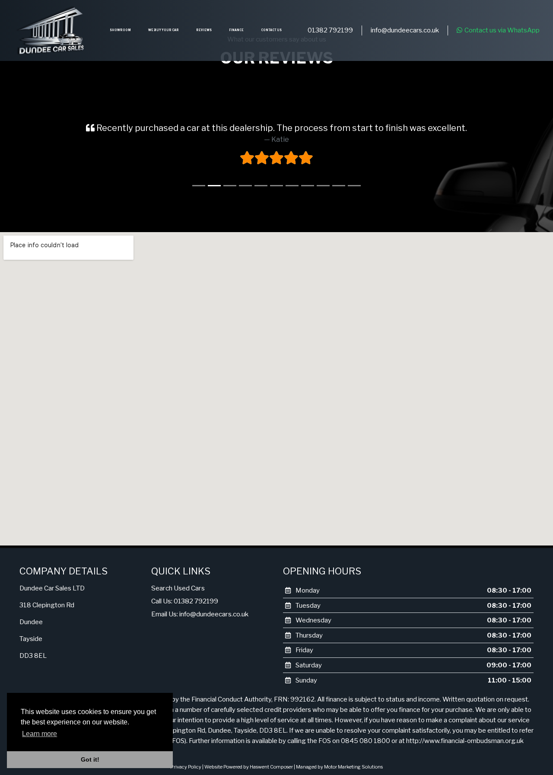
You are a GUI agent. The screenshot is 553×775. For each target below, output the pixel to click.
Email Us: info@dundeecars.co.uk (199, 614)
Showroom (120, 30)
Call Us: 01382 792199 (184, 601)
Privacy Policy (185, 767)
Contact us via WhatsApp (502, 30)
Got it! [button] (90, 759)
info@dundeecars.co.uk (405, 30)
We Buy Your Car (163, 30)
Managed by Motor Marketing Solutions (339, 767)
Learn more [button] (39, 733)
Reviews (204, 30)
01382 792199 (330, 30)
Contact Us (271, 30)
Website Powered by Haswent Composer (248, 767)
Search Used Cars (178, 588)
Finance (236, 30)
